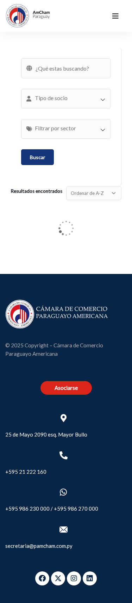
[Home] (27, 16)
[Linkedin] (90, 578)
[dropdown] (115, 16)
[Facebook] (42, 578)
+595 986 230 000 (27, 508)
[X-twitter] (58, 578)
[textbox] (69, 98)
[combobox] (66, 99)
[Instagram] (74, 578)
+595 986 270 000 (76, 508)
